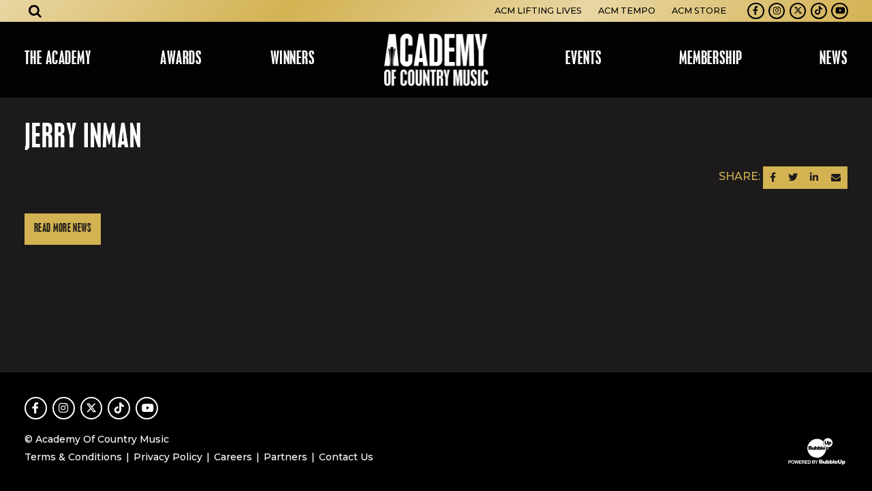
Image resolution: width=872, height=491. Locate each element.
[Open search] (35, 11)
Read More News (62, 229)
